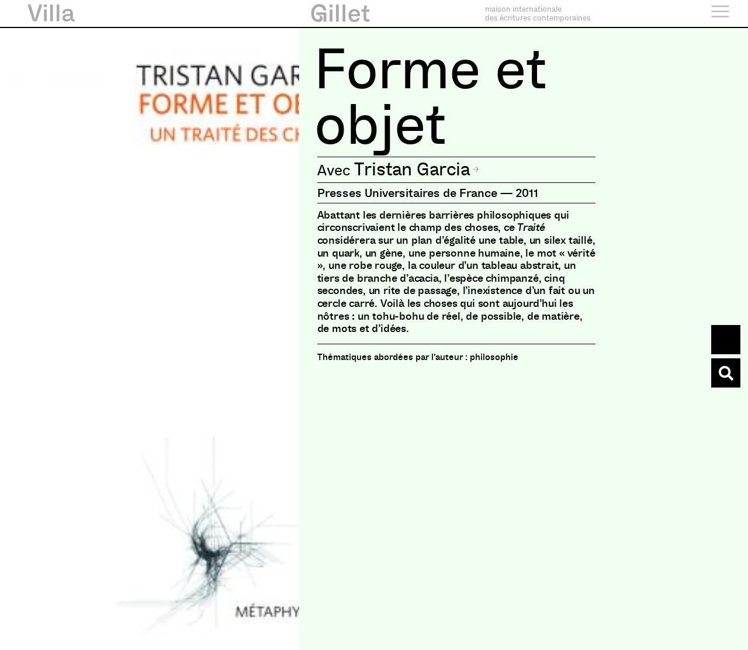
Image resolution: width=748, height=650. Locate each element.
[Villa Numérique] (725, 373)
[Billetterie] (725, 339)
